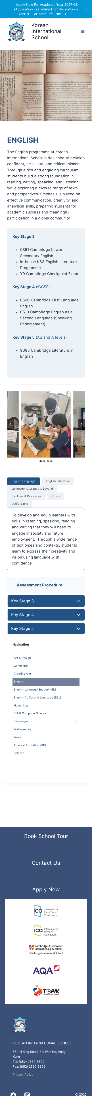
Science (19, 753)
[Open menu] (82, 31)
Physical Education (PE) (30, 745)
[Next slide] (81, 424)
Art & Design (22, 658)
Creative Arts (23, 673)
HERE (69, 14)
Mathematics (22, 729)
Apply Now (46, 889)
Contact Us (46, 863)
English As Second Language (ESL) (37, 697)
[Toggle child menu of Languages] (76, 721)
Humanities (21, 705)
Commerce (21, 665)
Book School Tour (46, 836)
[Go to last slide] (10, 424)
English (19, 681)
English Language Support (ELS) (36, 689)
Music (18, 737)
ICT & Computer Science (30, 713)
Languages (21, 721)
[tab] (41, 461)
